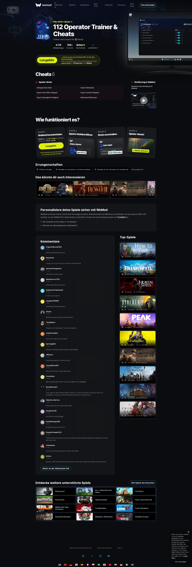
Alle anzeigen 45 (137, 169)
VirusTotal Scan (80, 48)
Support (119, 548)
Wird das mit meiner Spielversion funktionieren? (60, 225)
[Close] (188, 532)
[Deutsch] (71, 565)
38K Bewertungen (58, 48)
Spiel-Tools (96, 5)
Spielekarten (84, 5)
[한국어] (76, 565)
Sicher (79, 45)
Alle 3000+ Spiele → (62, 22)
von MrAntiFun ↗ (93, 48)
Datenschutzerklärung (105, 548)
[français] (87, 565)
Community (122, 5)
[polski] (93, 565)
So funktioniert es (58, 5)
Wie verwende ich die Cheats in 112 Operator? (60, 222)
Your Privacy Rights (180, 562)
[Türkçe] (110, 565)
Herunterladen (148, 5)
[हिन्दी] (115, 565)
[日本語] (104, 565)
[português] (99, 565)
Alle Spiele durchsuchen (142, 483)
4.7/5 (58, 45)
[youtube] (108, 556)
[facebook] (100, 556)
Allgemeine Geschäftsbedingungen (81, 548)
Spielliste (72, 5)
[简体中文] (65, 565)
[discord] (83, 556)
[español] (82, 565)
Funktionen (109, 5)
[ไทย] (132, 565)
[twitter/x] (91, 556)
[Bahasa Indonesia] (121, 565)
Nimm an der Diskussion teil (56, 468)
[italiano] (127, 565)
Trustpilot (121, 217)
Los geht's (47, 60)
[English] (59, 565)
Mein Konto (132, 5)
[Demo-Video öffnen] (144, 100)
